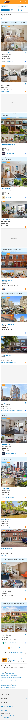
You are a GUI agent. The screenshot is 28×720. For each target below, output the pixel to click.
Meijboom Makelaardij (10, 497)
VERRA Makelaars (5, 91)
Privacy (2, 715)
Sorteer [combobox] (25, 18)
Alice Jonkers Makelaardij (11, 333)
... (16, 647)
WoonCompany (4, 227)
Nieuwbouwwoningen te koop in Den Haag (11, 677)
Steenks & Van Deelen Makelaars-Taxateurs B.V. (12, 410)
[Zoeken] (19, 6)
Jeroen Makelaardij (5, 527)
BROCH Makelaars (9, 153)
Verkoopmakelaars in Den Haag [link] (8, 687)
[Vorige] (6, 648)
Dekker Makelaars (9, 61)
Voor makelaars (4, 698)
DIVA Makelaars (8, 289)
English (5, 710)
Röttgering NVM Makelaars (11, 643)
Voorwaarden (9, 715)
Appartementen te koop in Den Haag (9, 675)
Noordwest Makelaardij (10, 453)
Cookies (15, 715)
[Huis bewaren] (25, 53)
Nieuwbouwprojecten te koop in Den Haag (10, 679)
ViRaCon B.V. (4, 555)
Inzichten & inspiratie (6, 694)
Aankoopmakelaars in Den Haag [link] (8, 685)
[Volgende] (22, 648)
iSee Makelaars (8, 599)
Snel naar (3, 691)
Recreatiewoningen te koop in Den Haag (10, 681)
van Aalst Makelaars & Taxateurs (8, 362)
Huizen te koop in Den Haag (7, 673)
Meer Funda (4, 702)
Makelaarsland (8, 197)
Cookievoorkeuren (6, 717)
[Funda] (9, 2)
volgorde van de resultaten (17, 652)
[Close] (7, 6)
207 (19, 647)
